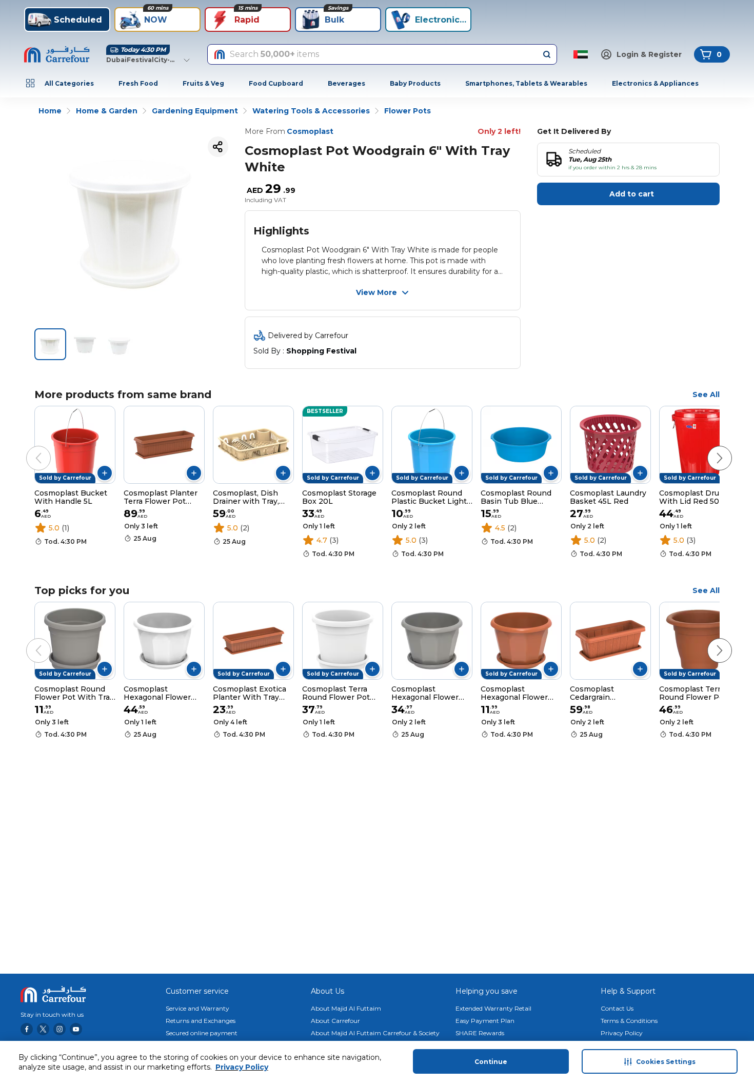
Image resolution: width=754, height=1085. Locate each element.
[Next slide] (709, 448)
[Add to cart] (104, 473)
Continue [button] (490, 1062)
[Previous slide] (28, 448)
